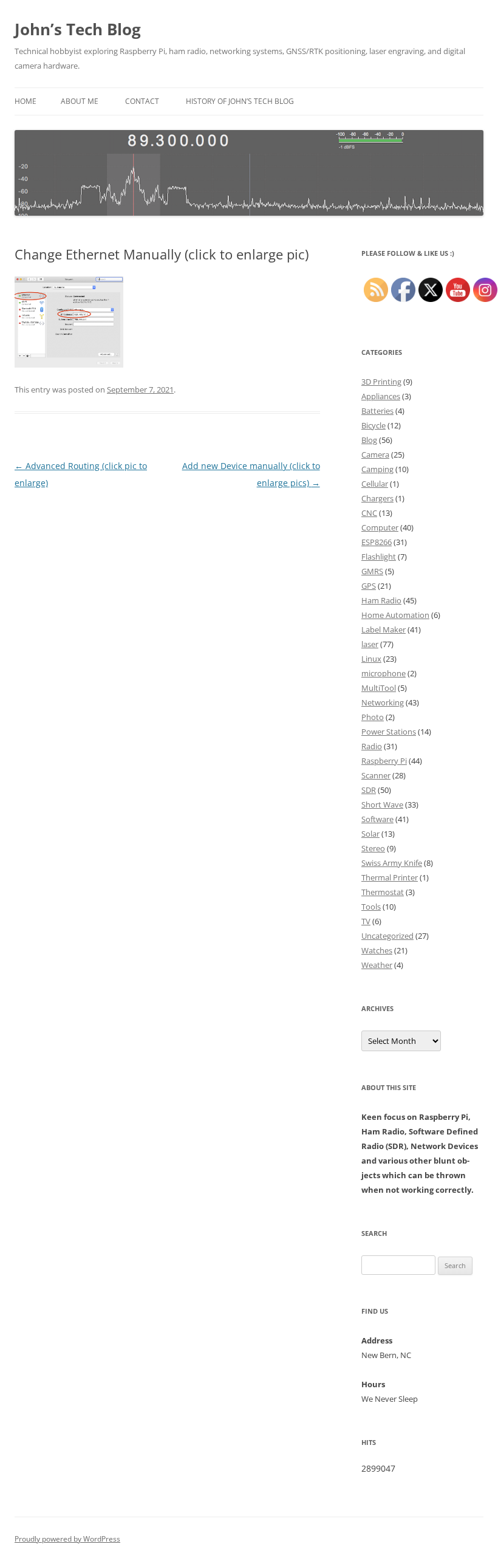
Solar (370, 833)
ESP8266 (376, 542)
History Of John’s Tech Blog (240, 101)
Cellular (374, 483)
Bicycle (373, 425)
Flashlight (378, 556)
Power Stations (388, 731)
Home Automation (395, 614)
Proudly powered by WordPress (67, 1539)
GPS (368, 585)
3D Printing (381, 381)
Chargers (377, 498)
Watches (376, 950)
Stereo (373, 848)
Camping (377, 469)
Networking (382, 702)
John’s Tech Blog (78, 29)
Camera (375, 454)
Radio (371, 746)
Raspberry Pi (384, 760)
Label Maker (383, 629)
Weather (376, 964)
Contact (142, 101)
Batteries (377, 410)
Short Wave (382, 804)
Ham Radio (381, 600)
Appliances (380, 396)
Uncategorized (387, 935)
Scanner (376, 775)
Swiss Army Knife (391, 862)
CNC (369, 512)
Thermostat (382, 892)
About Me (79, 101)
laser (369, 644)
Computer (379, 527)
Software (377, 819)
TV (365, 921)
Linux (371, 658)
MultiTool (378, 687)
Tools (371, 906)
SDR (368, 789)
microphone (383, 673)
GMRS (372, 571)
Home (25, 101)
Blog (369, 439)
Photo (372, 717)
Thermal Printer (389, 877)
